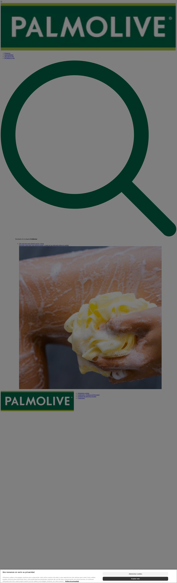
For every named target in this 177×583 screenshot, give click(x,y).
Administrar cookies (135, 574)
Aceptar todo (135, 578)
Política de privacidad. (72, 581)
